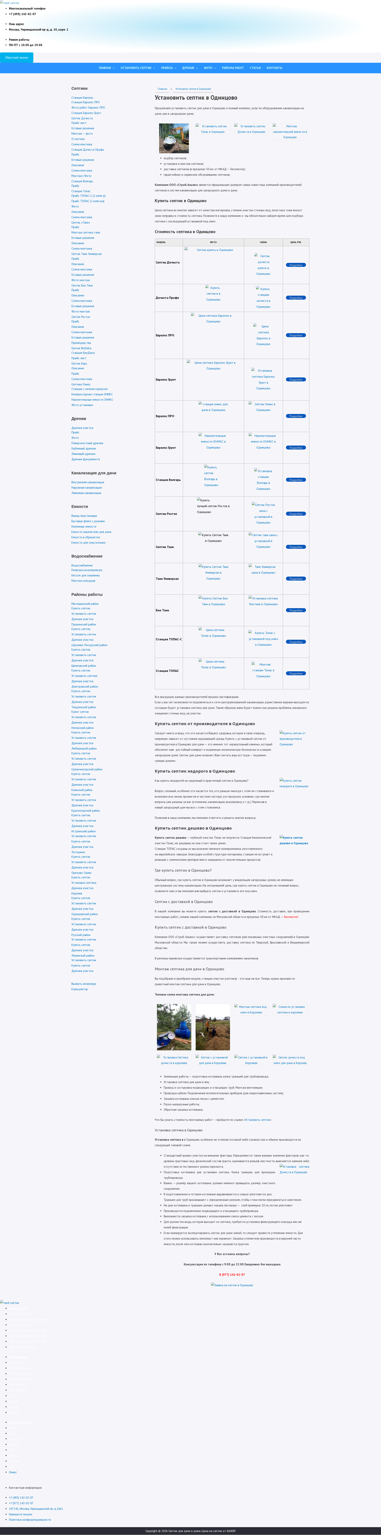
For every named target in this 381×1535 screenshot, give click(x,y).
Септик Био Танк (82, 285)
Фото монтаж (80, 280)
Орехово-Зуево (81, 873)
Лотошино (78, 852)
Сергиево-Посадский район (89, 645)
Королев (76, 893)
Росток (13, 1455)
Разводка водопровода (86, 570)
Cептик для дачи (20, 1368)
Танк (12, 1450)
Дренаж (188, 68)
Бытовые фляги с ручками (88, 521)
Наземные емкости (83, 526)
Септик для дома (20, 1374)
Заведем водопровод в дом (27, 1341)
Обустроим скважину (23, 1347)
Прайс (75, 154)
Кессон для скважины (85, 575)
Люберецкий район (84, 748)
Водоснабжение (82, 565)
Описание (77, 165)
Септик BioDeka (81, 348)
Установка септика (83, 883)
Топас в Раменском (21, 1379)
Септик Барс (79, 363)
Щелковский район (83, 666)
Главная (105, 68)
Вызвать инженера (83, 984)
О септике (78, 139)
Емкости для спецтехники (88, 542)
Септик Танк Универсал (86, 254)
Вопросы (14, 1412)
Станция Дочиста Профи (87, 149)
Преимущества (81, 343)
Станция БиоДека (83, 353)
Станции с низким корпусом (89, 389)
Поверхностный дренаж (87, 443)
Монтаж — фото (82, 133)
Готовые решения (82, 128)
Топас (12, 1433)
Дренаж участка (82, 428)
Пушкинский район (83, 624)
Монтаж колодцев (83, 581)
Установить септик (136, 68)
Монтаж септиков (21, 1314)
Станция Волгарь (82, 181)
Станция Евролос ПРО (85, 102)
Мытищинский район (85, 604)
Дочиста (14, 1439)
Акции (13, 1401)
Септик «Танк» (80, 222)
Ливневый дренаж (83, 454)
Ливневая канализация (86, 493)
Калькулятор (79, 989)
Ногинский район (82, 728)
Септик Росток (80, 317)
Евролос (14, 1428)
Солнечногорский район (86, 769)
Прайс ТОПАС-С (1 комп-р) (88, 196)
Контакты (274, 68)
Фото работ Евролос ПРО (88, 107)
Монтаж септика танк (85, 232)
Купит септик (80, 712)
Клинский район (81, 790)
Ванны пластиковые (84, 516)
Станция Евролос (82, 97)
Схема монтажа (81, 144)
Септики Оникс (81, 384)
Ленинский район (82, 955)
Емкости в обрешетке (85, 537)
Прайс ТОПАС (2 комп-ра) (87, 201)
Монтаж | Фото (81, 176)
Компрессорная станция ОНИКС (92, 394)
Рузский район (80, 935)
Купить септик (80, 608)
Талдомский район (83, 707)
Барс (12, 1466)
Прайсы (167, 68)
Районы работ (233, 68)
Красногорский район (85, 810)
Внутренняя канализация (87, 482)
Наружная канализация (86, 487)
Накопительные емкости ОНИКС (92, 399)
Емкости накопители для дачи (91, 532)
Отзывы (14, 1407)
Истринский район (83, 831)
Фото (208, 68)
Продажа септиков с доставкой (30, 1319)
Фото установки (82, 405)
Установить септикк (84, 676)
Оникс (13, 1472)
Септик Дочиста (82, 118)
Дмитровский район (84, 686)
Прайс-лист (79, 123)
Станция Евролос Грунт (86, 113)
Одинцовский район (84, 914)
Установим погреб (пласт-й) (27, 1330)
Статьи (255, 68)
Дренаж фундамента (85, 459)
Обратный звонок (16, 57)
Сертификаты (18, 1384)
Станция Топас (80, 191)
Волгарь (14, 1444)
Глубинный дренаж (83, 448)
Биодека (14, 1461)
